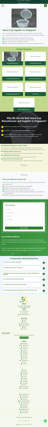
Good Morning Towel (25, 402)
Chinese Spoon (25, 411)
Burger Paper (25, 405)
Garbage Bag (25, 381)
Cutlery (25, 376)
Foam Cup (25, 346)
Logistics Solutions (25, 325)
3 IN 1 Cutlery (25, 412)
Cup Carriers (25, 404)
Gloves (25, 369)
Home (25, 320)
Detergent (25, 371)
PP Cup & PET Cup (25, 345)
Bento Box (25, 358)
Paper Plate (25, 351)
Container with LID (25, 386)
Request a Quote (24, 337)
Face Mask (25, 374)
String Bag (25, 379)
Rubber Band (25, 373)
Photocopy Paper (25, 360)
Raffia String (24, 407)
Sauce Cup (25, 350)
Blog (25, 327)
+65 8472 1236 (21, 0)
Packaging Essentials (25, 323)
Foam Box (25, 355)
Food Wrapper (25, 395)
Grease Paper (25, 353)
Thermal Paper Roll (25, 394)
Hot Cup (25, 384)
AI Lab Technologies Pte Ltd (26, 424)
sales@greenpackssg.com (25, 3)
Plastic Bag (25, 378)
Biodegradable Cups (25, 409)
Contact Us (25, 329)
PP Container (25, 343)
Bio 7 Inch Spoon (25, 388)
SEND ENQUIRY (24, 228)
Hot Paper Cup (25, 348)
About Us (25, 322)
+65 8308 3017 (27, 0)
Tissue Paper (25, 383)
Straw (25, 362)
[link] (3, 5)
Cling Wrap (25, 399)
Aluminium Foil (25, 397)
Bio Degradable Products (25, 400)
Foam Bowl (25, 357)
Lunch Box (25, 363)
